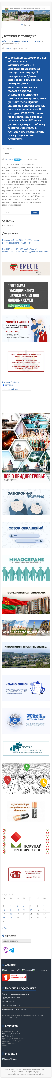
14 (31, 910)
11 (11, 910)
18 (11, 914)
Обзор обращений (10, 41)
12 (18, 910)
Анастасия (8, 48)
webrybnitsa (9, 159)
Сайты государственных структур (15, 994)
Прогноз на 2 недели (12, 389)
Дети (13, 149)
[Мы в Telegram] (11, 953)
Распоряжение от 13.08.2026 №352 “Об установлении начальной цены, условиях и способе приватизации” (25, 250)
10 (4, 910)
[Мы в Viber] (5, 953)
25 (11, 918)
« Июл (4, 928)
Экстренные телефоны (11, 1005)
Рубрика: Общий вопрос (31, 41)
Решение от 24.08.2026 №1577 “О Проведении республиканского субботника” (22, 241)
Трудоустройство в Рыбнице (13, 998)
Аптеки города (8, 1002)
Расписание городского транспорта (17, 1009)
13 (24, 910)
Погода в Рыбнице (10, 382)
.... (3, 256)
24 (4, 918)
